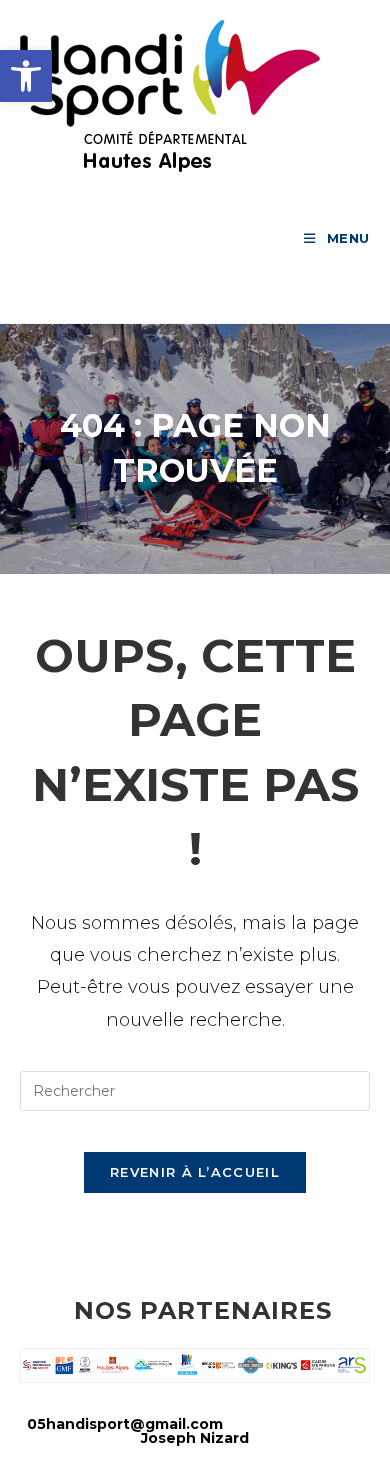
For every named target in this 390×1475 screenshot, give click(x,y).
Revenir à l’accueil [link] (195, 1172)
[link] (26, 76)
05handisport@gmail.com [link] (125, 1424)
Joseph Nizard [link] (195, 1438)
